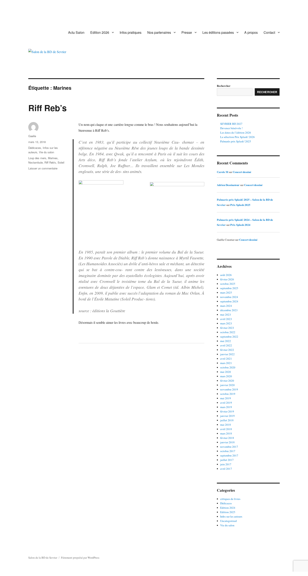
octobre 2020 (227, 367)
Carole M (222, 172)
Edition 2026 (99, 32)
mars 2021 (226, 363)
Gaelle (32, 136)
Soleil (61, 162)
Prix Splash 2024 (240, 225)
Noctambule (35, 162)
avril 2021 (226, 358)
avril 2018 (226, 429)
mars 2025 (226, 292)
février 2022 (227, 350)
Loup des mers (37, 158)
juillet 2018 (227, 420)
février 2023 (227, 328)
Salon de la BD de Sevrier (42, 557)
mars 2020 (226, 376)
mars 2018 (226, 433)
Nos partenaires (159, 32)
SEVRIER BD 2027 (231, 124)
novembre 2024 (229, 297)
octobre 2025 (227, 284)
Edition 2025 (227, 512)
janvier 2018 (227, 442)
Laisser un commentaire (42, 168)
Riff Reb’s (47, 108)
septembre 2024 (229, 301)
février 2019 (227, 411)
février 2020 (227, 380)
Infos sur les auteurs (231, 516)
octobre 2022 (227, 332)
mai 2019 (225, 398)
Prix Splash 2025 (240, 205)
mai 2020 (225, 372)
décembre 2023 (229, 310)
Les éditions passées (218, 32)
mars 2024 (226, 306)
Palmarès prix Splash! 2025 (235, 141)
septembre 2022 (229, 336)
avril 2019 (226, 402)
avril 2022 (226, 345)
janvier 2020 (227, 385)
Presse (186, 32)
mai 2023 (225, 314)
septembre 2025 (229, 288)
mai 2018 (225, 424)
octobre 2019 (227, 394)
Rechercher (223, 86)
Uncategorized (228, 521)
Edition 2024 (227, 508)
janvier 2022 (227, 354)
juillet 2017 (227, 460)
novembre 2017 (229, 447)
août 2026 (226, 275)
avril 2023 (226, 319)
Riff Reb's (50, 162)
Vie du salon (46, 152)
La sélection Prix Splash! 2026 (237, 137)
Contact (269, 32)
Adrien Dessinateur (228, 185)
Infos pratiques (130, 32)
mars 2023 (226, 323)
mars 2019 (226, 407)
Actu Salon (76, 32)
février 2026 (227, 279)
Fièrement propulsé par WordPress (80, 557)
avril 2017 (226, 469)
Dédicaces (34, 148)
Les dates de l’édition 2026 (235, 132)
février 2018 (227, 438)
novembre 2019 (229, 389)
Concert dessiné (242, 172)
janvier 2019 (227, 416)
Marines (53, 158)
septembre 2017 (229, 455)
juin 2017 (225, 464)
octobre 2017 (227, 451)
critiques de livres (230, 499)
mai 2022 (225, 341)
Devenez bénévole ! (231, 128)
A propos (251, 32)
